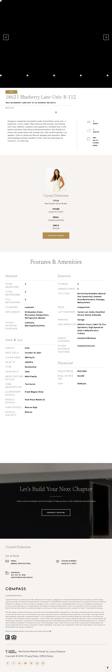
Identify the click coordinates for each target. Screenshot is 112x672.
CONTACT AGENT (56, 236)
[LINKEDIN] (19, 663)
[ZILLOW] (37, 663)
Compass (56, 600)
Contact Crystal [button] (56, 513)
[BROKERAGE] (43, 663)
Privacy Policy (31, 656)
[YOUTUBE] (25, 663)
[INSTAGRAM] (13, 663)
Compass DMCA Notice (13, 595)
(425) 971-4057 (56, 212)
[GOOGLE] (31, 663)
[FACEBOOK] (7, 663)
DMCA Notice (46, 656)
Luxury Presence (57, 651)
